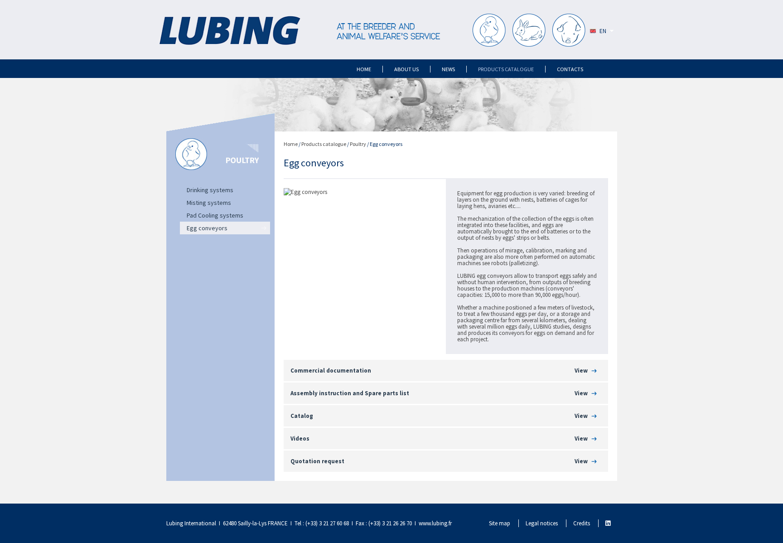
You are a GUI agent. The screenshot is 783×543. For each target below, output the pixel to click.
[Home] (230, 31)
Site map (499, 523)
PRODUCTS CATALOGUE (506, 69)
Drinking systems (210, 190)
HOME (364, 69)
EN (603, 31)
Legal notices (542, 523)
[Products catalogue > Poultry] (489, 31)
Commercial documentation (330, 370)
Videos (299, 438)
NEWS (448, 69)
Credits (581, 523)
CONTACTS (570, 69)
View (581, 370)
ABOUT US (406, 69)
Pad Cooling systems (215, 215)
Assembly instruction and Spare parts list (349, 393)
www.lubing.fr (435, 523)
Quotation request (317, 461)
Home (291, 144)
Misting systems (209, 203)
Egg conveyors (207, 228)
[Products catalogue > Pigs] (568, 31)
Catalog (301, 416)
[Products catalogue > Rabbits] (529, 31)
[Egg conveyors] (305, 192)
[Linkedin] (607, 523)
